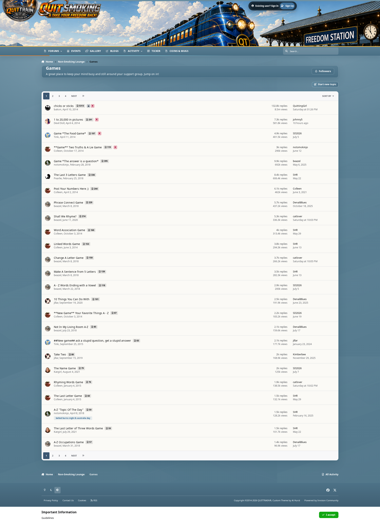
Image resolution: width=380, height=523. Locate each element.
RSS (95, 500)
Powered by (321, 500)
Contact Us (68, 500)
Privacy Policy (51, 500)
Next (74, 95)
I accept (330, 514)
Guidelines (48, 518)
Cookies (82, 500)
